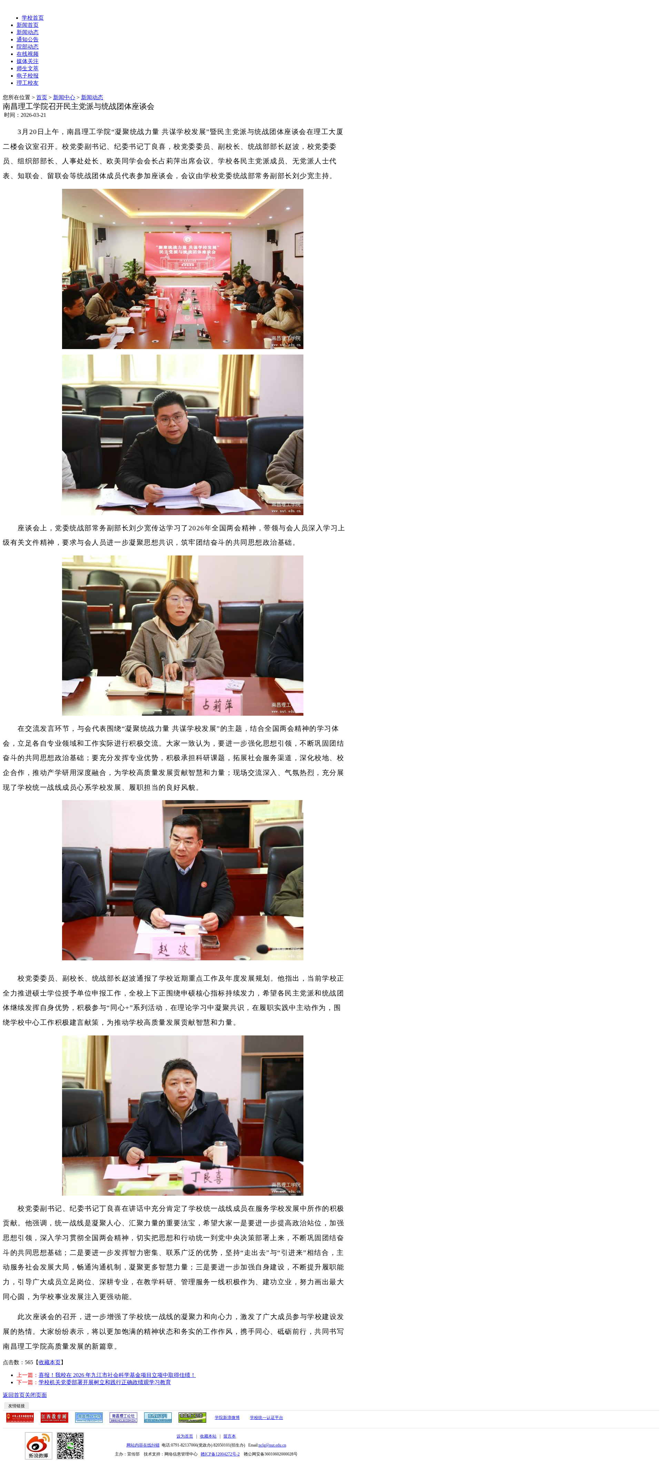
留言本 (229, 1436)
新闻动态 (28, 32)
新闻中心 (64, 97)
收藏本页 (50, 1362)
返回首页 (14, 1395)
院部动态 (28, 47)
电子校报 (28, 76)
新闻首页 (28, 25)
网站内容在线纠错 (143, 1445)
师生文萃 (28, 68)
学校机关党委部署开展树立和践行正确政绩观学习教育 (105, 1382)
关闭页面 (36, 1395)
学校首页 (33, 18)
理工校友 (28, 83)
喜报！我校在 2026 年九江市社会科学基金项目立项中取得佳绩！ (117, 1375)
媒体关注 (28, 61)
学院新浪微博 (227, 1417)
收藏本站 (208, 1436)
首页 (41, 97)
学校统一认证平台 (266, 1417)
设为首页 (185, 1436)
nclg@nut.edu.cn (272, 1445)
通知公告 (28, 39)
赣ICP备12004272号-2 (220, 1454)
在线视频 (28, 54)
